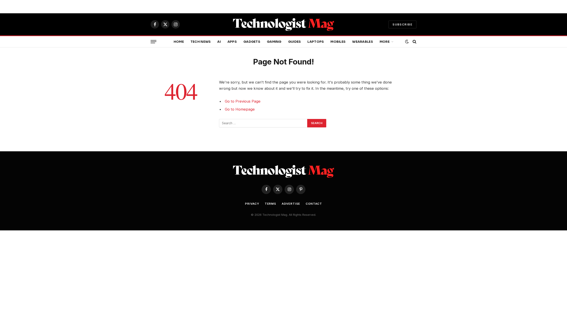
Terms (270, 203)
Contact (314, 203)
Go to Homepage (240, 109)
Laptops (315, 42)
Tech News (200, 42)
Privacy (252, 203)
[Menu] (153, 42)
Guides (294, 42)
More (385, 42)
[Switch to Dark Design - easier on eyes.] (407, 42)
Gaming (274, 42)
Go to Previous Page (242, 101)
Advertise (291, 203)
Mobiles (338, 42)
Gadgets (251, 42)
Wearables (362, 42)
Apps (232, 42)
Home (179, 42)
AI (219, 42)
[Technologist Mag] (283, 24)
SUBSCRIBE (402, 24)
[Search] (414, 42)
